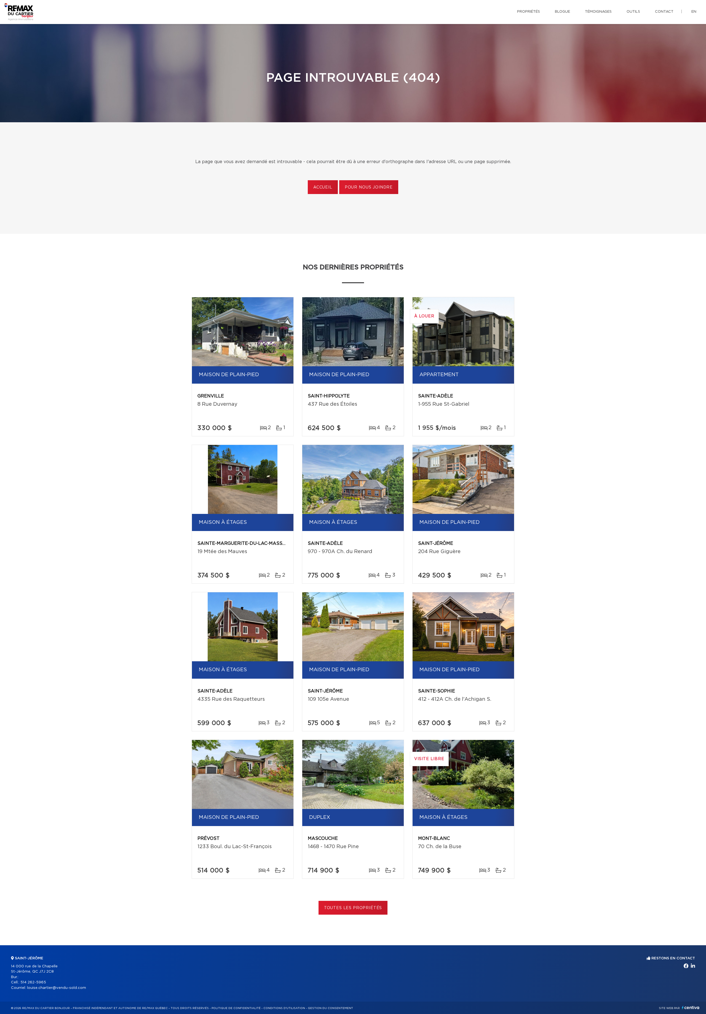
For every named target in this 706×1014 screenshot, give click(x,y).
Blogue (562, 12)
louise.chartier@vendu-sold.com (56, 988)
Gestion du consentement (330, 1008)
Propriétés (528, 12)
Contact (664, 12)
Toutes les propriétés (353, 908)
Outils (633, 12)
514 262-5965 (33, 982)
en (693, 12)
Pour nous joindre (369, 187)
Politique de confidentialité (236, 1008)
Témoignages (598, 12)
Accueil (322, 187)
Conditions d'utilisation (284, 1008)
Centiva (690, 1007)
